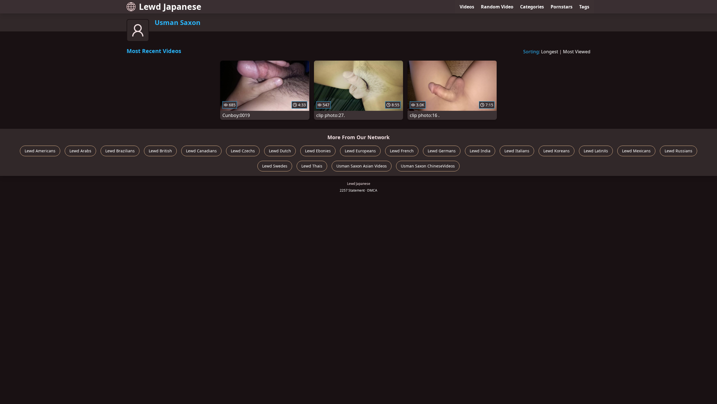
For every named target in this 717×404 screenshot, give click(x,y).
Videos (467, 7)
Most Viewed (576, 52)
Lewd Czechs (243, 150)
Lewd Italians (516, 150)
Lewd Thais (311, 166)
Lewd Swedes (274, 166)
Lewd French (402, 150)
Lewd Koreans (556, 150)
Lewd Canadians (201, 150)
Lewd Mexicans (636, 150)
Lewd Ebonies (318, 150)
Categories (532, 7)
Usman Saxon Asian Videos (361, 166)
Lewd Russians (678, 150)
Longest (549, 52)
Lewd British (160, 150)
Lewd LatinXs (596, 150)
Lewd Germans (442, 150)
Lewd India (480, 150)
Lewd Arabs (80, 150)
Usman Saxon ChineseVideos (428, 166)
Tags (584, 7)
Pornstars (561, 7)
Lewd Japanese (170, 6)
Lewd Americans (40, 150)
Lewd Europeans (360, 150)
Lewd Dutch (280, 150)
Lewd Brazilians (120, 150)
